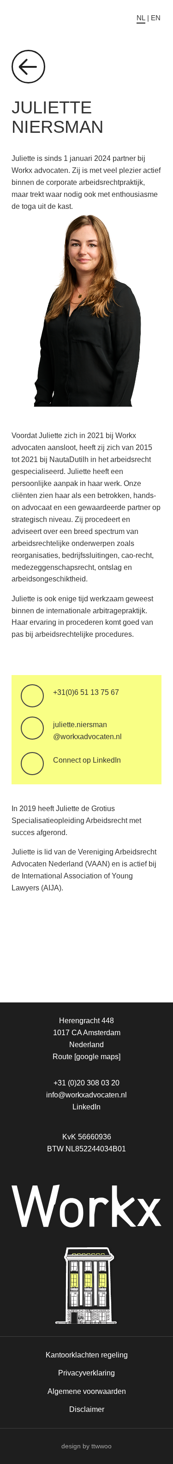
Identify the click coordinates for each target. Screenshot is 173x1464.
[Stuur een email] (32, 728)
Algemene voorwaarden (87, 1391)
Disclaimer (86, 1409)
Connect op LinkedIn (87, 760)
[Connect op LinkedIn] (32, 763)
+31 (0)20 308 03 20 (86, 1083)
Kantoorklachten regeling (87, 1355)
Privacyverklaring (86, 1373)
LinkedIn (86, 1106)
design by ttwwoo (86, 1446)
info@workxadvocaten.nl (86, 1095)
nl (141, 18)
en (156, 18)
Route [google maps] (86, 1056)
